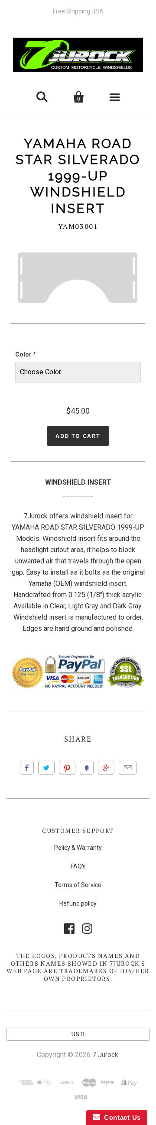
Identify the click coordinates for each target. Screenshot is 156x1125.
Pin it (67, 768)
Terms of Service (78, 884)
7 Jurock (105, 1055)
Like (27, 768)
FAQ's (78, 866)
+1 (106, 768)
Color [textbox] (25, 354)
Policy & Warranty (78, 847)
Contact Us (120, 1117)
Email (127, 768)
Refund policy (78, 903)
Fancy (87, 768)
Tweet (46, 768)
